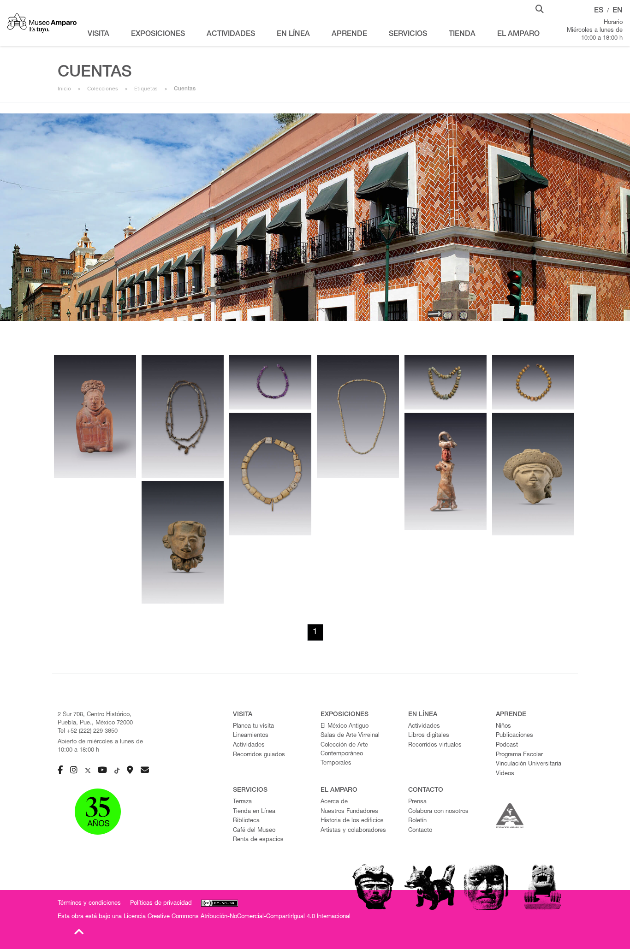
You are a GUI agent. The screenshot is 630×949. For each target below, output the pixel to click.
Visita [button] (98, 34)
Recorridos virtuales (435, 745)
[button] (539, 8)
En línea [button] (293, 34)
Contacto (420, 831)
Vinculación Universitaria (528, 764)
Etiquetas (146, 88)
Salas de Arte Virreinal (350, 736)
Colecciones (102, 88)
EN (617, 11)
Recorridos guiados (259, 755)
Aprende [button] (349, 34)
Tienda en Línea (254, 812)
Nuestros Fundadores (349, 812)
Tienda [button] (462, 34)
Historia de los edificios (352, 821)
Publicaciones (514, 736)
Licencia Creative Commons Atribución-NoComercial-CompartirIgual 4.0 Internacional (237, 917)
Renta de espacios (258, 840)
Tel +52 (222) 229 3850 (88, 732)
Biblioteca (246, 821)
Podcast (507, 745)
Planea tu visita (253, 727)
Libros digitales (428, 736)
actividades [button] (231, 34)
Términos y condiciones (89, 904)
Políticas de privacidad (161, 904)
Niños (503, 727)
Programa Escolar (519, 755)
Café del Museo (254, 831)
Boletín (417, 821)
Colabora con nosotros (438, 812)
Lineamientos (250, 736)
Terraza (242, 802)
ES (598, 11)
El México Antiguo (344, 727)
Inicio (64, 88)
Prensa (417, 802)
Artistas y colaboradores (353, 831)
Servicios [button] (408, 34)
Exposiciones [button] (158, 34)
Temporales (336, 763)
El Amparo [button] (518, 34)
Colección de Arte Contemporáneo (344, 749)
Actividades (249, 745)
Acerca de (334, 802)
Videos (505, 774)
